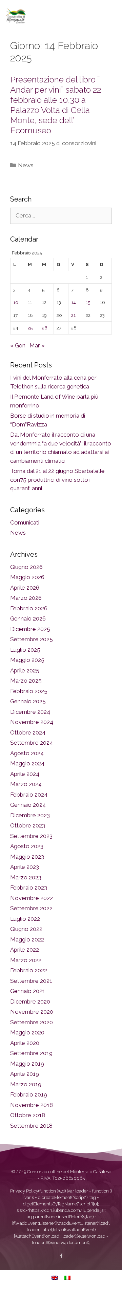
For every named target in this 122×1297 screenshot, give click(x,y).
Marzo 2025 (26, 680)
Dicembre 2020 (30, 1001)
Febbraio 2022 (28, 970)
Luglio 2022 (25, 918)
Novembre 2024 (31, 722)
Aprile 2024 (24, 773)
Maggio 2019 (27, 1063)
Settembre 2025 (31, 639)
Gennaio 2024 (28, 804)
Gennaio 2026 (28, 618)
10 (15, 302)
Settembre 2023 (31, 836)
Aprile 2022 (24, 949)
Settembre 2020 (31, 1022)
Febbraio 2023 (28, 887)
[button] (109, 15)
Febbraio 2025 (28, 691)
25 (30, 327)
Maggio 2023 (27, 856)
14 (73, 302)
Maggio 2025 (27, 659)
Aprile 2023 (24, 866)
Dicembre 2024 (30, 711)
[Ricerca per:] (61, 215)
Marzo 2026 (26, 597)
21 (73, 315)
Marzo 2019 (25, 1084)
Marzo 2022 (25, 960)
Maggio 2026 (27, 577)
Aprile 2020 (24, 1042)
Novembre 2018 (31, 1105)
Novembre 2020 (31, 1011)
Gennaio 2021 (27, 991)
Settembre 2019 (31, 1053)
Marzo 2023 (25, 877)
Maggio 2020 (27, 1032)
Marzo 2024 (26, 784)
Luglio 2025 (25, 649)
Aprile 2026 (24, 587)
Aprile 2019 (24, 1073)
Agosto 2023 (26, 846)
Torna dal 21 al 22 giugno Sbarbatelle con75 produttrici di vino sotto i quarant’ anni (57, 480)
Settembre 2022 (31, 908)
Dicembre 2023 (30, 815)
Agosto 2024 (27, 753)
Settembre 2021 (31, 980)
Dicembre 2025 (30, 629)
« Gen (17, 345)
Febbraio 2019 (28, 1094)
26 (44, 327)
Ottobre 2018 (27, 1115)
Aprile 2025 (24, 670)
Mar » (37, 345)
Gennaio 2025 (28, 701)
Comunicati (24, 522)
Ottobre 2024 (27, 732)
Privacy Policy (24, 1191)
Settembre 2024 (31, 742)
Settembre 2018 (31, 1125)
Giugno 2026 (26, 567)
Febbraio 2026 (28, 608)
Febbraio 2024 (28, 794)
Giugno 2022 (26, 929)
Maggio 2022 (27, 939)
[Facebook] (61, 1256)
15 (88, 302)
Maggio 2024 (27, 763)
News (26, 165)
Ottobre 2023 (27, 825)
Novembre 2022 (31, 898)
